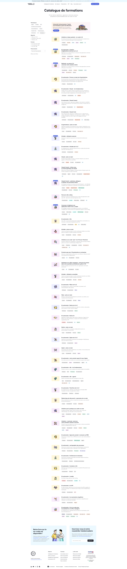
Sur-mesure (57, 4)
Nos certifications (64, 557)
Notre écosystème (64, 555)
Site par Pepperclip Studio (83, 566)
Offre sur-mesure (51, 555)
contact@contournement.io (36, 559)
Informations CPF (51, 559)
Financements (64, 4)
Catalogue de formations (49, 4)
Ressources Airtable (77, 553)
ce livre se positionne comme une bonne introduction (41, 537)
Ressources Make (76, 559)
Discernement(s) (64, 559)
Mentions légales (59, 566)
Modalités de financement (53, 557)
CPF (68, 4)
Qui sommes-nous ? (77, 4)
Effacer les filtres (34, 53)
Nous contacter (95, 3)
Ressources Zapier (76, 555)
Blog (71, 4)
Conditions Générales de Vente (70, 566)
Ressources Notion (77, 557)
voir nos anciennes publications (83, 536)
